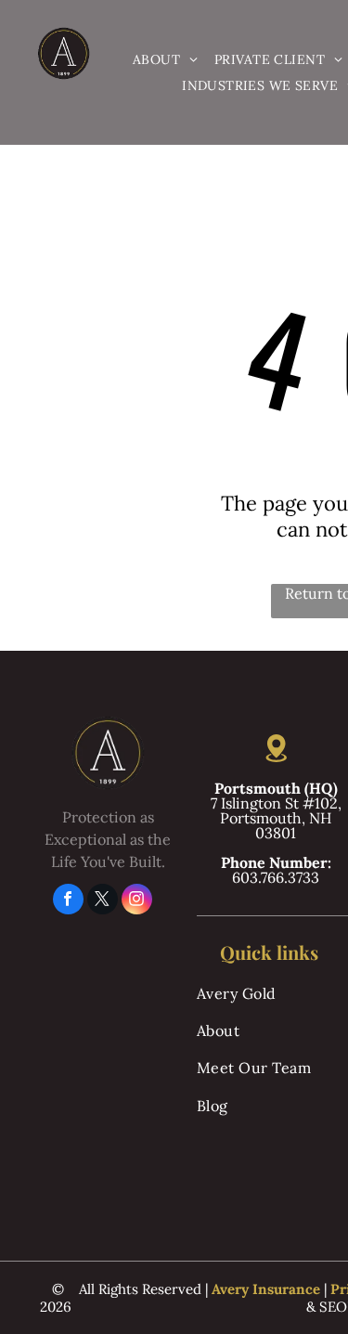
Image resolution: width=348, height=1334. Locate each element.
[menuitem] (165, 60)
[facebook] (68, 901)
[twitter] (102, 901)
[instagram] (137, 901)
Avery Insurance (266, 1289)
